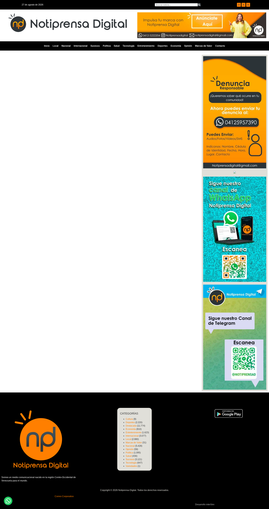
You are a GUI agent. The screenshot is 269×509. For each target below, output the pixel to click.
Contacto (220, 46)
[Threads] (248, 5)
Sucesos (95, 46)
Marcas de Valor (203, 46)
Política (107, 46)
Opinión (188, 46)
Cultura (129, 419)
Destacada (131, 426)
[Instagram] (239, 5)
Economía (176, 46)
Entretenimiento (146, 46)
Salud (117, 46)
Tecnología (128, 46)
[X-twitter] (243, 5)
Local (55, 46)
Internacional (80, 46)
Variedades (131, 466)
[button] (8, 501)
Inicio (47, 46)
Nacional (66, 46)
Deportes (163, 46)
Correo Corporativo (64, 496)
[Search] (199, 4)
